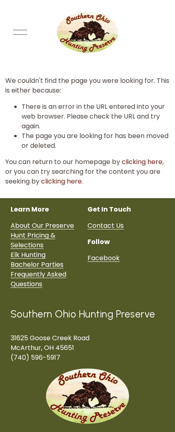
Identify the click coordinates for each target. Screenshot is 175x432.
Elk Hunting (28, 254)
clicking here (142, 161)
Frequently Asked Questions (38, 279)
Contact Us (106, 225)
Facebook (104, 258)
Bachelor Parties (37, 264)
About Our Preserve (42, 225)
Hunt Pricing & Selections (33, 240)
